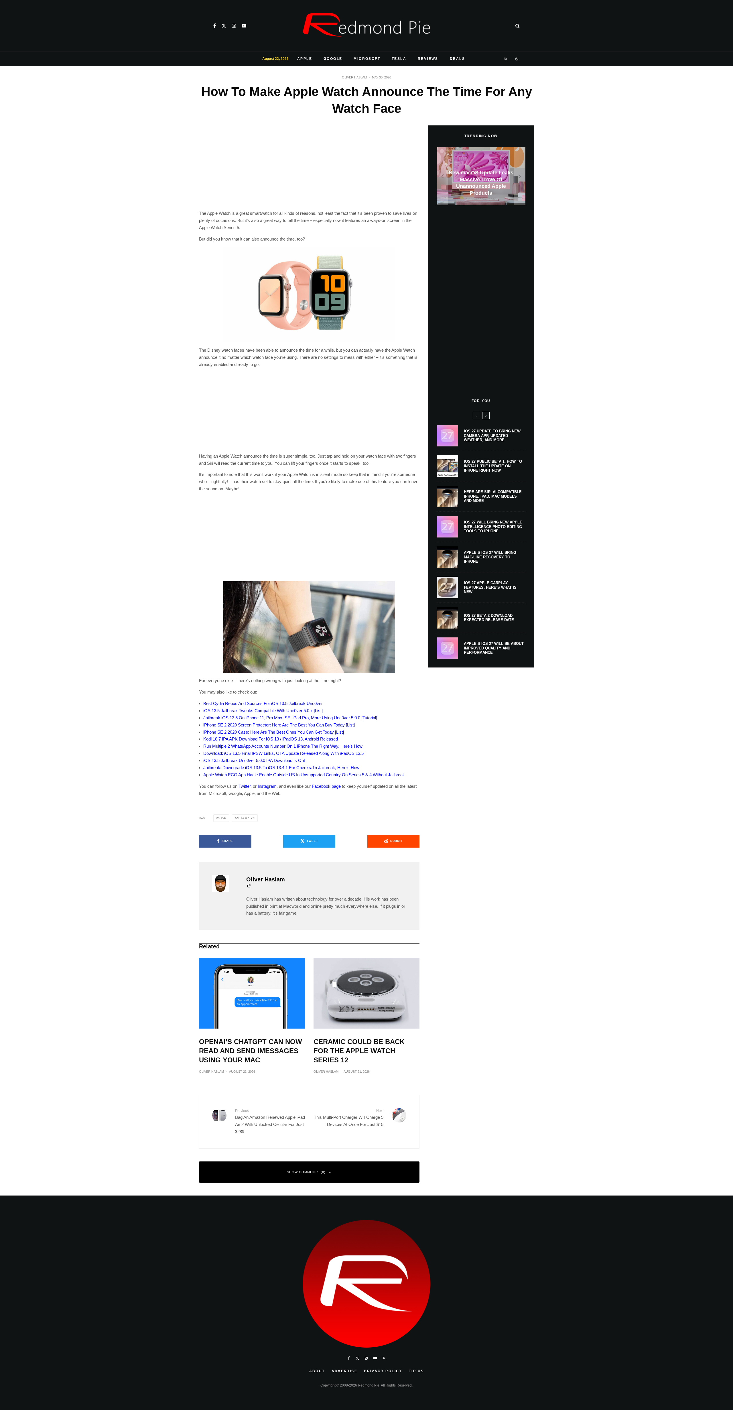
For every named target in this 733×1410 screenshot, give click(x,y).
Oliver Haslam (354, 77)
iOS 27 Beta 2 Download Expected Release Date (489, 617)
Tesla (399, 59)
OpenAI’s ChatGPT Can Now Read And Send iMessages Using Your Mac (250, 1051)
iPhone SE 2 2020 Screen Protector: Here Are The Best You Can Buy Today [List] (279, 724)
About (317, 1371)
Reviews (428, 59)
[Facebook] (214, 25)
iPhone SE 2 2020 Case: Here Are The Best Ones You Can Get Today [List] (273, 732)
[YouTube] (244, 25)
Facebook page (326, 786)
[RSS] (506, 59)
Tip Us (416, 1371)
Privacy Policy (383, 1371)
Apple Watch (246, 818)
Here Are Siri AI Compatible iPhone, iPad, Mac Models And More (493, 496)
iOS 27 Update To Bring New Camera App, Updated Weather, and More (492, 435)
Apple (304, 59)
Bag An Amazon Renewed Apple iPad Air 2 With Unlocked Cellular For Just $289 (270, 1121)
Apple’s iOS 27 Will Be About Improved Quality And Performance (494, 648)
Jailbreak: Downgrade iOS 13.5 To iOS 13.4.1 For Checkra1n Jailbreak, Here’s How (281, 767)
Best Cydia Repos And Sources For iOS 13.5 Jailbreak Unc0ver (263, 703)
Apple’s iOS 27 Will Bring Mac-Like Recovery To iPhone (490, 557)
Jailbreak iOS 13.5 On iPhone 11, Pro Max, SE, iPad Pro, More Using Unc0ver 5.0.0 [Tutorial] (290, 717)
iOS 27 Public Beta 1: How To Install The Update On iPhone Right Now (493, 465)
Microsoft (367, 59)
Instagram (267, 786)
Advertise (345, 1371)
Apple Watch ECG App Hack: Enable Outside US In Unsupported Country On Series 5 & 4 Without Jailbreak (304, 774)
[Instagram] (234, 25)
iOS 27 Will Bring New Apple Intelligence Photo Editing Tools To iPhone (493, 526)
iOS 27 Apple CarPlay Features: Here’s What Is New (490, 587)
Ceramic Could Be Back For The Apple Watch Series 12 (359, 1051)
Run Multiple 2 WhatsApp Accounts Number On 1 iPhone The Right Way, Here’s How (282, 746)
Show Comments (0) (306, 1172)
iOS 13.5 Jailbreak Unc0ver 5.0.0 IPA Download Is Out (254, 760)
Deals (457, 59)
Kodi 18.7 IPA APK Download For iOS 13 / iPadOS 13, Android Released (270, 738)
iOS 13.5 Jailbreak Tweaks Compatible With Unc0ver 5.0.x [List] (263, 710)
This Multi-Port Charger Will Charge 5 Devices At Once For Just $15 (348, 1118)
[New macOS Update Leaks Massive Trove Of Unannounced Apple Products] (481, 176)
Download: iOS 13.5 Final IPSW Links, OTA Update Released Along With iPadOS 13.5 (283, 753)
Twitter (245, 786)
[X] (224, 25)
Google (333, 59)
